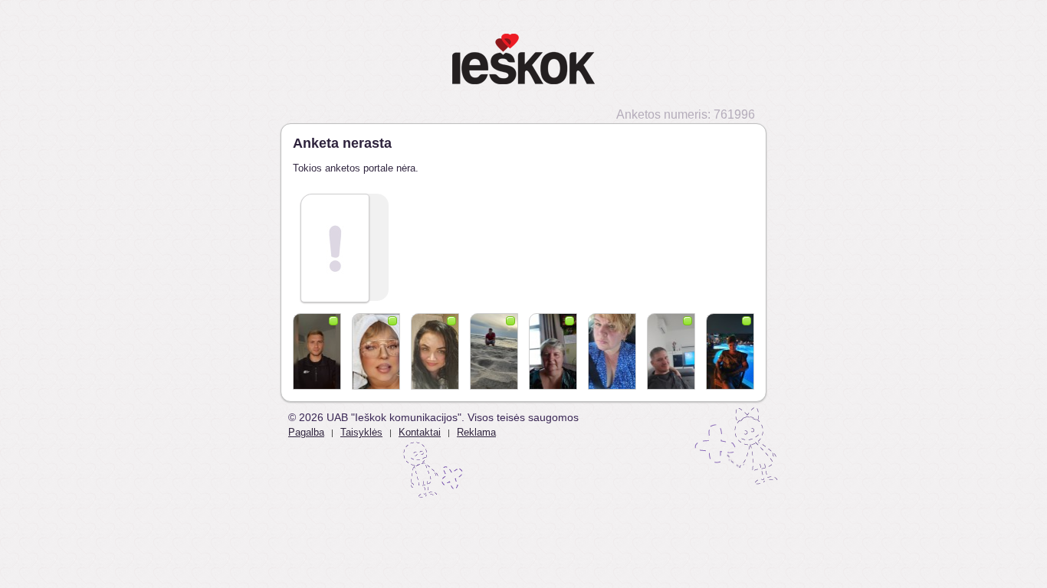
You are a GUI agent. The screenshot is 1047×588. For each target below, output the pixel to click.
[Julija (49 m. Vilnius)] (435, 351)
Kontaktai (420, 432)
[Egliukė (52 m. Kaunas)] (612, 351)
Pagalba (306, 432)
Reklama (476, 432)
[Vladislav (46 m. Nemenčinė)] (494, 351)
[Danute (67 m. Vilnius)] (376, 351)
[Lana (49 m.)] (730, 351)
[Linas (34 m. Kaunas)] (317, 351)
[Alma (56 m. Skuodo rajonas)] (553, 351)
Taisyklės (361, 432)
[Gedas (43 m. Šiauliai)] (671, 351)
